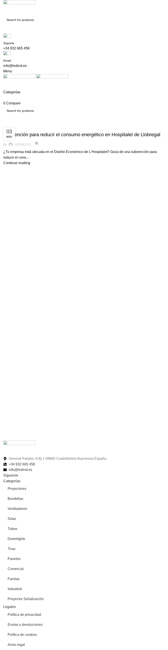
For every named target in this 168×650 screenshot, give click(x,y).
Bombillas (15, 499)
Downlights (16, 539)
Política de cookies (22, 634)
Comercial (16, 569)
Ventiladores (17, 509)
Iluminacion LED (17, 127)
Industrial (15, 589)
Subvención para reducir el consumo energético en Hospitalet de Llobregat (81, 134)
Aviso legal (16, 645)
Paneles (14, 559)
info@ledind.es (15, 66)
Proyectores (17, 488)
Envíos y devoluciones (25, 624)
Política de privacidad (24, 614)
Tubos (12, 529)
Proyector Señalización (26, 599)
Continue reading (16, 163)
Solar (12, 519)
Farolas (13, 579)
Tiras (11, 549)
